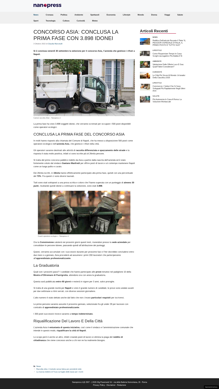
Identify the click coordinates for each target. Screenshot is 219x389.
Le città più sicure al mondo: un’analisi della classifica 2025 (169, 76)
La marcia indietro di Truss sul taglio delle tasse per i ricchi (59, 372)
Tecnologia (50, 21)
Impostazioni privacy (211, 387)
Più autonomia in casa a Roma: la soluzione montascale (167, 100)
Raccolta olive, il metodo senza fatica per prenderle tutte (58, 369)
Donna (154, 15)
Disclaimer (111, 385)
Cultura (66, 21)
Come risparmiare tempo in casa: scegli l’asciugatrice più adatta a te (167, 54)
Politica (64, 15)
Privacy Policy (99, 385)
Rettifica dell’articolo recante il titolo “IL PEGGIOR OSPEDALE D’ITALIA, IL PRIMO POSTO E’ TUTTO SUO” (169, 42)
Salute (180, 15)
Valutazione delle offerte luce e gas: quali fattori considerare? (168, 65)
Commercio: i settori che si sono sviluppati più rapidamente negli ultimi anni (169, 88)
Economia (111, 15)
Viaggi (167, 15)
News (35, 15)
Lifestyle (126, 15)
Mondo (141, 15)
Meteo (95, 21)
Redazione (121, 385)
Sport (35, 21)
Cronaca (49, 15)
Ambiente (79, 15)
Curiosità (81, 21)
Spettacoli (94, 15)
